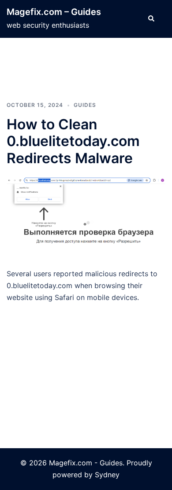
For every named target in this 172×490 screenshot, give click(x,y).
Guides (85, 105)
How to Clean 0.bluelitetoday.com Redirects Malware (73, 141)
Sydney (107, 474)
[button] (150, 18)
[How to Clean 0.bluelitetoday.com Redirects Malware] (86, 216)
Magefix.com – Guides (54, 12)
